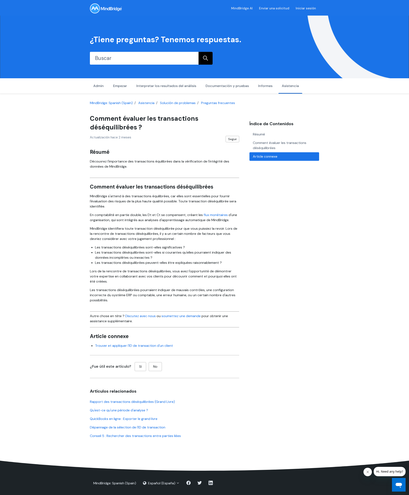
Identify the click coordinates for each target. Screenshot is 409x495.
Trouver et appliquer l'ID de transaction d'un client (134, 345)
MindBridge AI (242, 8)
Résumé (259, 134)
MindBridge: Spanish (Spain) (111, 103)
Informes (265, 86)
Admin (98, 86)
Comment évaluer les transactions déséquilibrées (279, 145)
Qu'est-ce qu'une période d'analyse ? (119, 410)
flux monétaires (216, 215)
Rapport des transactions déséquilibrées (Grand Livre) (132, 401)
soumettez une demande (181, 316)
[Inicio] (106, 8)
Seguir (232, 139)
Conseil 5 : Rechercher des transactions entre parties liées (135, 436)
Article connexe (265, 156)
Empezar (120, 86)
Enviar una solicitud (274, 8)
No (155, 366)
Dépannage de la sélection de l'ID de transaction (127, 427)
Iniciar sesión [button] (306, 8)
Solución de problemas (178, 103)
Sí (140, 366)
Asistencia (290, 86)
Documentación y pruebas (227, 86)
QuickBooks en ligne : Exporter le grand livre (123, 419)
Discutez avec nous (140, 316)
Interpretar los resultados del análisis (166, 86)
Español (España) (161, 483)
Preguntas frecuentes (218, 103)
